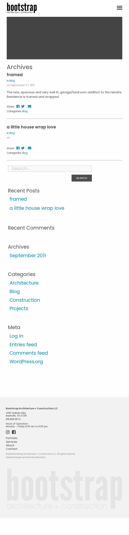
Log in (16, 336)
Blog (12, 80)
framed (15, 75)
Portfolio (11, 438)
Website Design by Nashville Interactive (26, 457)
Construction (25, 300)
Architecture (24, 283)
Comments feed (29, 353)
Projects (19, 308)
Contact (11, 449)
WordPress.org (26, 361)
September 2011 (28, 255)
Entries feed (23, 344)
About (10, 445)
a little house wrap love (31, 127)
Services (11, 442)
